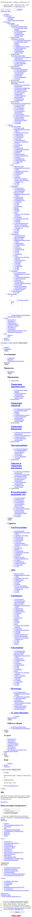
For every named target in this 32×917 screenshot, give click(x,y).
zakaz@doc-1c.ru (20, 6)
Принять (17, 912)
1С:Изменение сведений (21, 149)
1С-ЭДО (16, 143)
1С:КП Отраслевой (20, 278)
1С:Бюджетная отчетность (22, 115)
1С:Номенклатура (19, 200)
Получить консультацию (11, 812)
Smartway (17, 146)
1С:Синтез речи (19, 188)
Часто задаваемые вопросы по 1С (14, 825)
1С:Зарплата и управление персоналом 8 (22, 85)
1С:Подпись (17, 138)
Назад (6, 350)
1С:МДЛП (17, 152)
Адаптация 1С (12, 329)
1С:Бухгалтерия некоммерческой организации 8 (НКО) (20, 119)
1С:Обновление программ (22, 277)
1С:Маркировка (19, 135)
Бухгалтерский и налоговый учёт (20, 103)
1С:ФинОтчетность (20, 160)
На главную (4, 802)
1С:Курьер (17, 220)
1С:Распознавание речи (21, 155)
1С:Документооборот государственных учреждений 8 (20, 72)
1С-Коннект (17, 280)
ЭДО (12, 165)
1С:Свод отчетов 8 (19, 62)
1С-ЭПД (16, 163)
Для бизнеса (14, 186)
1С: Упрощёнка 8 (19, 108)
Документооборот (16, 68)
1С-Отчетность (18, 137)
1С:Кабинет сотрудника (21, 132)
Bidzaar (16, 208)
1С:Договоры (18, 75)
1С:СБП (16, 203)
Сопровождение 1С (13, 324)
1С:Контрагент (18, 134)
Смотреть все (4, 863)
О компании (7, 15)
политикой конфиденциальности (16, 908)
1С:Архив (17, 79)
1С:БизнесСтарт (19, 106)
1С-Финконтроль (19, 158)
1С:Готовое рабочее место (18, 727)
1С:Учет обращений (20, 77)
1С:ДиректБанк (18, 148)
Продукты (7, 22)
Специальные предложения (16, 20)
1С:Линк (16, 292)
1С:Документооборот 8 (21, 69)
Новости (10, 335)
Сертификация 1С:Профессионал (14, 831)
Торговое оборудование (14, 316)
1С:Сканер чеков (19, 128)
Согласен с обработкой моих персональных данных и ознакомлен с (15, 817)
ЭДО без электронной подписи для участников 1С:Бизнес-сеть (21, 180)
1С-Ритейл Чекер (19, 249)
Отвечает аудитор (19, 154)
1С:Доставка (18, 217)
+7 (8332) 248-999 (6, 769)
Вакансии (10, 19)
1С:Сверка (17, 157)
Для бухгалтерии (16, 126)
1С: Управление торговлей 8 (22, 40)
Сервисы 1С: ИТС (13, 326)
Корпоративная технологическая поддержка (22, 282)
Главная (6, 14)
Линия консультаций (20, 286)
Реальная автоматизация (15, 332)
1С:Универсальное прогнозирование (19, 190)
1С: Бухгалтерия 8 (19, 105)
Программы (11, 23)
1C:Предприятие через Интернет (20, 315)
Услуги (6, 318)
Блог (5, 333)
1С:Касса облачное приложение (19, 260)
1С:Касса (17, 45)
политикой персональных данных (15, 818)
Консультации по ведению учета (17, 330)
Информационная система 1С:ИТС (14, 887)
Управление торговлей (17, 39)
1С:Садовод (17, 122)
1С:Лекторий (18, 151)
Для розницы (15, 234)
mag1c (16, 212)
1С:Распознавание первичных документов (21, 141)
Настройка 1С (12, 327)
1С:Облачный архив (20, 288)
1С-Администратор (20, 272)
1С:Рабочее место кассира (21, 46)
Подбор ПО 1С (12, 320)
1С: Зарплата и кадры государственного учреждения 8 (20, 92)
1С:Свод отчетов (19, 114)
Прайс (6, 338)
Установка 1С (11, 321)
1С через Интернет (16, 291)
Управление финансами (18, 55)
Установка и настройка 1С (11, 843)
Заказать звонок (23, 343)
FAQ (9, 336)
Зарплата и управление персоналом (17, 82)
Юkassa (16, 232)
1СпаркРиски (18, 145)
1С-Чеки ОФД (18, 162)
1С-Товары (17, 265)
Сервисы (10, 125)
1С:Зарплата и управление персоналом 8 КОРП (22, 88)
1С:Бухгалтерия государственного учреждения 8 (19, 111)
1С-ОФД (16, 246)
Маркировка (7, 855)
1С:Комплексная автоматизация (19, 34)
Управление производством (19, 26)
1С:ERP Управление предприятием (20, 31)
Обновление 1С (12, 323)
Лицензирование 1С (10, 854)
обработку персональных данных (18, 901)
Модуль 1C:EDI (18, 166)
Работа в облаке (12, 294)
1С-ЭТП (16, 185)
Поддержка (14, 271)
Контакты (7, 340)
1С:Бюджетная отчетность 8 (22, 60)
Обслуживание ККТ (10, 857)
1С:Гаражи (17, 123)
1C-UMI (16, 211)
